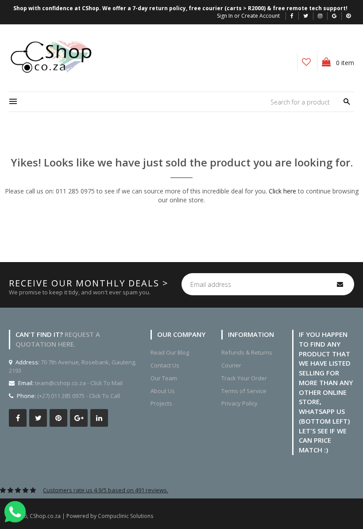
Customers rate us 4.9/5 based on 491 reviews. (105, 490)
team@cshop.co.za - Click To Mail (79, 383)
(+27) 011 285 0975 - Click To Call (78, 396)
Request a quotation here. (57, 339)
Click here (282, 191)
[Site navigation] (13, 102)
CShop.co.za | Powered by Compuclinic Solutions (91, 516)
